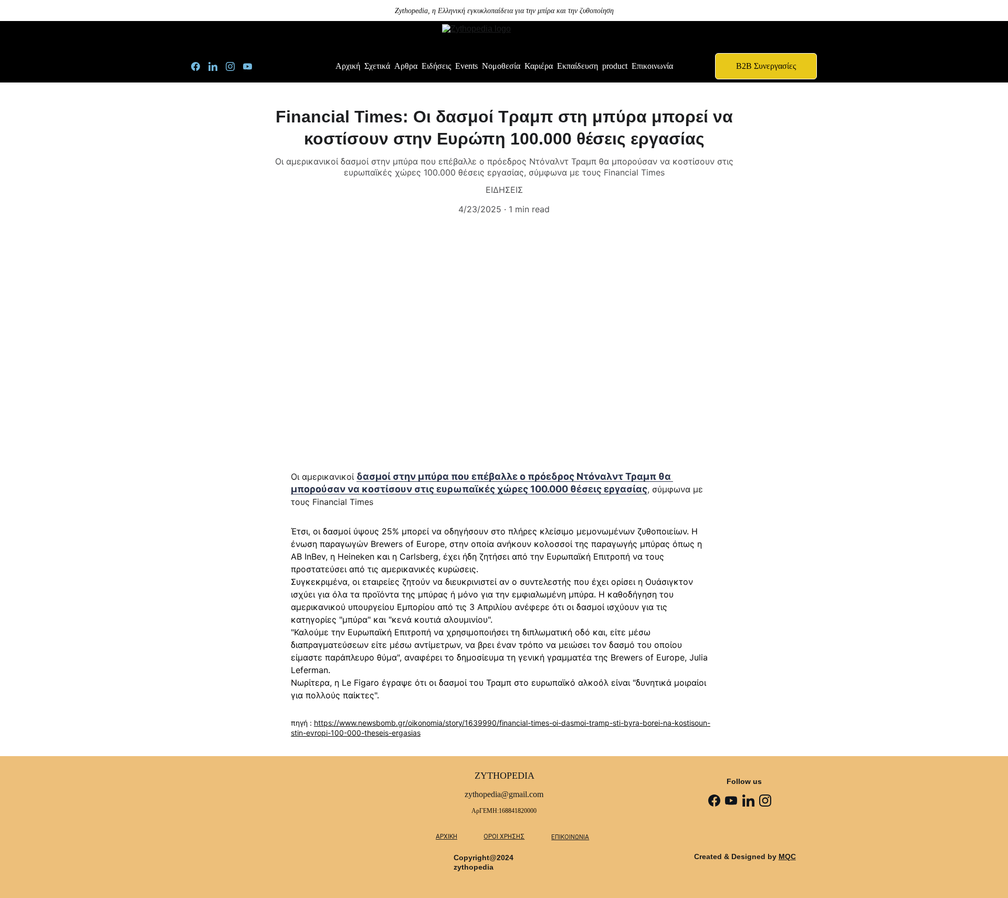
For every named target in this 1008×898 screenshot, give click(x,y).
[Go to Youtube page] (247, 66)
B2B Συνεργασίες (766, 65)
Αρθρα (405, 65)
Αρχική (347, 65)
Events (466, 65)
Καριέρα (538, 65)
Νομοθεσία (501, 65)
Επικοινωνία (652, 65)
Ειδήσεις (436, 65)
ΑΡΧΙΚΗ (446, 836)
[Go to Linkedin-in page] (217, 66)
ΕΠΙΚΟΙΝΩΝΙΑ (570, 837)
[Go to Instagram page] (234, 66)
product (614, 65)
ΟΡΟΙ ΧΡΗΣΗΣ (504, 836)
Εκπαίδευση (577, 65)
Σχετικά (377, 65)
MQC (787, 856)
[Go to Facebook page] (199, 66)
